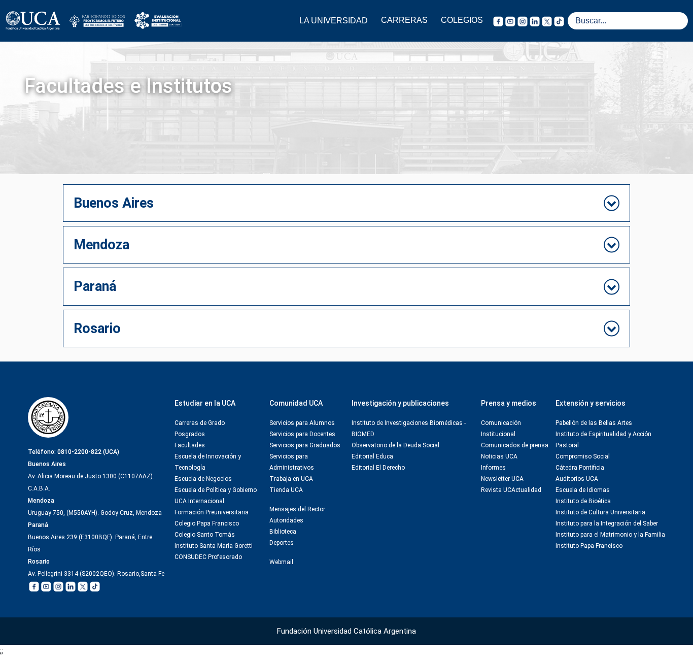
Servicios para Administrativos (291, 462)
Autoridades (286, 520)
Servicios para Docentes (302, 434)
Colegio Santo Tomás (205, 534)
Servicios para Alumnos (302, 422)
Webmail (281, 562)
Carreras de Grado (200, 422)
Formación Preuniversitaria (212, 512)
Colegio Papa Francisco (207, 523)
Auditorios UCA (577, 478)
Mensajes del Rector (297, 509)
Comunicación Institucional (501, 428)
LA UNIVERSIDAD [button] (333, 20)
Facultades (190, 445)
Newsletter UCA (502, 478)
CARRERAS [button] (404, 20)
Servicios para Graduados (304, 445)
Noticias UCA (499, 456)
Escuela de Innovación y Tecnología (208, 462)
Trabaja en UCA (291, 478)
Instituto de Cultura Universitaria (600, 512)
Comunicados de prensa (514, 445)
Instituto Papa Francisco (589, 545)
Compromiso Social (583, 456)
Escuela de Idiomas (583, 490)
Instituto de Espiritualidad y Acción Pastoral (603, 440)
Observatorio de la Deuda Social (395, 445)
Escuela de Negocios (203, 478)
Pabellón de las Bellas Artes (594, 422)
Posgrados (190, 434)
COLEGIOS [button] (462, 20)
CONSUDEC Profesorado (208, 557)
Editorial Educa (372, 456)
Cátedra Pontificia (580, 467)
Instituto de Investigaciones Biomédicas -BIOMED (409, 428)
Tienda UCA (286, 490)
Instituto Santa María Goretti (214, 545)
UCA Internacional (199, 501)
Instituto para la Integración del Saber (607, 523)
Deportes (281, 542)
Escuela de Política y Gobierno (216, 490)
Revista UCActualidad (511, 490)
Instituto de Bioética (583, 501)
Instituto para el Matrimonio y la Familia (610, 534)
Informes (493, 467)
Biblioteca (282, 531)
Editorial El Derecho (378, 467)
